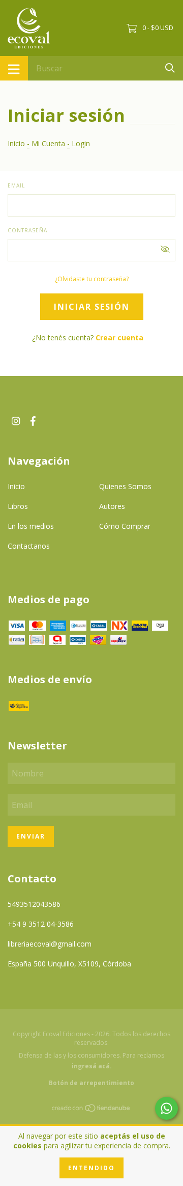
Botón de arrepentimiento (91, 1083)
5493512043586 (34, 904)
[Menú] (14, 68)
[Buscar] (170, 67)
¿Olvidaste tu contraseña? (92, 279)
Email (16, 185)
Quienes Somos (125, 486)
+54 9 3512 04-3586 (41, 924)
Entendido (91, 1168)
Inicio (16, 143)
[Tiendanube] (91, 1109)
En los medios (31, 526)
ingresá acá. (92, 1066)
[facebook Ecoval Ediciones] (33, 420)
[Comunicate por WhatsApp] (166, 1108)
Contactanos (29, 546)
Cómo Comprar (124, 526)
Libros (18, 506)
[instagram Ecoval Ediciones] (16, 420)
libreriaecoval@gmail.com (50, 944)
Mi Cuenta (48, 143)
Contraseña (27, 230)
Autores (112, 506)
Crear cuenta (119, 337)
